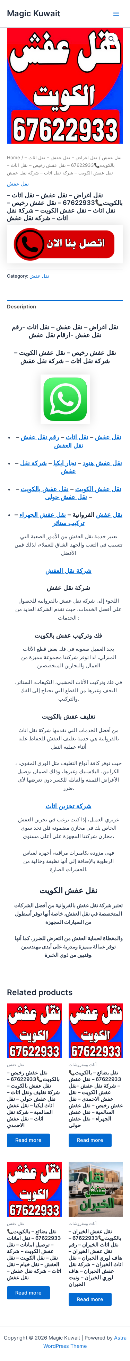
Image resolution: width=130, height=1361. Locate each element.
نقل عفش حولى (66, 497)
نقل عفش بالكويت (45, 489)
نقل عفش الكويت (98, 489)
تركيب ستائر (69, 522)
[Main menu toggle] (116, 13)
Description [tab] (21, 307)
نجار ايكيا (64, 463)
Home (13, 157)
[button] (111, 39)
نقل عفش (112, 157)
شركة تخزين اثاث (69, 806)
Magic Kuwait (33, 13)
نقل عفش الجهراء (42, 514)
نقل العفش (68, 445)
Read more (28, 1140)
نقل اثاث (77, 437)
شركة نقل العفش (68, 570)
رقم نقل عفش (40, 437)
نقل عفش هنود (102, 463)
